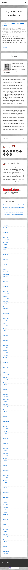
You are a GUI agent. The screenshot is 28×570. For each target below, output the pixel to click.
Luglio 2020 (5, 350)
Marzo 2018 (5, 411)
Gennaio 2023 (5, 288)
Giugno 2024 (5, 259)
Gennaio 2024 (5, 269)
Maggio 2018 (5, 406)
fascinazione (5, 34)
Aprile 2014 (5, 509)
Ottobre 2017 (5, 423)
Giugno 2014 (5, 504)
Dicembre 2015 (5, 468)
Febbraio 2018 (5, 414)
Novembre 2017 (6, 421)
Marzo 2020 (5, 360)
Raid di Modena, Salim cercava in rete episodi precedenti (13, 209)
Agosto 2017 (5, 426)
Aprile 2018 (5, 409)
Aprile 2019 (5, 382)
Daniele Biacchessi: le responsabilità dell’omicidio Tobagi (13, 207)
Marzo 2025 (5, 247)
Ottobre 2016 (5, 443)
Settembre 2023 (6, 279)
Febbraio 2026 (5, 232)
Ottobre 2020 (5, 342)
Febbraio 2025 (5, 249)
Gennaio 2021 (5, 335)
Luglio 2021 (5, 323)
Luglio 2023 (5, 284)
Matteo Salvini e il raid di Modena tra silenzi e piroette (13, 212)
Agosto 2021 (5, 320)
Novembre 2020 (6, 340)
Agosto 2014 (5, 499)
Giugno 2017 (5, 428)
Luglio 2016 (5, 450)
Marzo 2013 (5, 541)
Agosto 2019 (5, 377)
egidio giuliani (19, 32)
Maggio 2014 (5, 507)
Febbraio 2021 (5, 333)
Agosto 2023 (5, 281)
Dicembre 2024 (5, 254)
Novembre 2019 (6, 369)
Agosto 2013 (5, 529)
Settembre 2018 (6, 399)
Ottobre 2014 (5, 494)
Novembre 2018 (6, 394)
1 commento (18, 31)
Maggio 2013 (5, 536)
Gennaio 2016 (5, 465)
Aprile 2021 (5, 328)
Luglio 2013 (5, 531)
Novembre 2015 (6, 470)
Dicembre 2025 (5, 237)
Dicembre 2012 (5, 548)
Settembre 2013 (6, 526)
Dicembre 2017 (5, 418)
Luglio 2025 (5, 244)
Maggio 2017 (5, 431)
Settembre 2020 (6, 345)
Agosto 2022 (5, 301)
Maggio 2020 (5, 355)
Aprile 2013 (5, 539)
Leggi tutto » (5, 47)
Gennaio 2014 (5, 517)
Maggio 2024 (5, 261)
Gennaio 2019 (5, 389)
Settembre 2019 (6, 374)
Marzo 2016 (5, 460)
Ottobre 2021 (5, 315)
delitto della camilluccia (9, 32)
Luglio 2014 (5, 502)
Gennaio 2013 (5, 546)
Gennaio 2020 (5, 365)
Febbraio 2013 (5, 544)
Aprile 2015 (5, 480)
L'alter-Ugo (4, 2)
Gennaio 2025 (5, 252)
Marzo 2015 (5, 482)
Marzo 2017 (5, 433)
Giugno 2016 (5, 453)
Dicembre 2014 (5, 490)
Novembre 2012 (6, 551)
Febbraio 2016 (5, 463)
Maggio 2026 (5, 225)
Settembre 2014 (6, 497)
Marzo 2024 (5, 264)
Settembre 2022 (6, 298)
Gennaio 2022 (5, 308)
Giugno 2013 (5, 534)
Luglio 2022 (5, 303)
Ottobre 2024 (5, 257)
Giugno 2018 (5, 404)
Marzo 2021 (5, 330)
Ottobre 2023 (5, 276)
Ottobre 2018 (5, 396)
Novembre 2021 (6, 313)
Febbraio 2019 (5, 387)
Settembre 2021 (6, 318)
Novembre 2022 (6, 293)
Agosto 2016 (5, 448)
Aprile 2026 (5, 227)
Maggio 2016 (5, 455)
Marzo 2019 (5, 384)
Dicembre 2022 (5, 291)
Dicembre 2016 (5, 438)
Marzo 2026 (5, 230)
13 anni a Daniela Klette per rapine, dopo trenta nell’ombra (14, 204)
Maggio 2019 (5, 379)
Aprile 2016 (5, 458)
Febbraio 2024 (5, 266)
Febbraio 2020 (5, 362)
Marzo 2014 (5, 512)
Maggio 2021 (5, 325)
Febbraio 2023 (5, 286)
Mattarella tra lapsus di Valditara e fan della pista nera (13, 214)
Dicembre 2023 (5, 271)
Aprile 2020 (5, 357)
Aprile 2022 (5, 306)
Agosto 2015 (5, 477)
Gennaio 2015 (5, 487)
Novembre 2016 (6, 441)
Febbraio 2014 (5, 514)
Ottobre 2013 (5, 524)
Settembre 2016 (6, 445)
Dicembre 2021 (5, 311)
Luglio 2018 (5, 401)
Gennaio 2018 (5, 416)
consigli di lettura (20, 29)
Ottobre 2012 (5, 553)
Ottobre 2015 (5, 472)
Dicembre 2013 (5, 519)
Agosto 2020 (5, 347)
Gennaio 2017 (5, 436)
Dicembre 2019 (5, 367)
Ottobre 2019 (5, 372)
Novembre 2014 (6, 492)
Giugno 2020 (5, 352)
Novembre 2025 (6, 239)
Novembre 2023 (6, 274)
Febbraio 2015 (5, 485)
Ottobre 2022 (5, 296)
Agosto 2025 (5, 242)
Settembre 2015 (6, 475)
